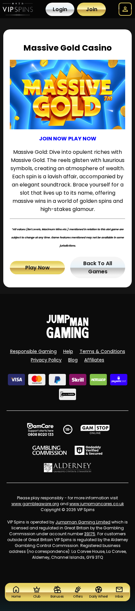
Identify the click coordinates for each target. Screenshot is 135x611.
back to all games (97, 267)
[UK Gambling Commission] (49, 450)
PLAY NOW (82, 138)
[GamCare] (40, 429)
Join (91, 9)
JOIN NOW (53, 138)
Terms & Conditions (102, 351)
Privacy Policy (46, 360)
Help (68, 351)
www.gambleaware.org (35, 503)
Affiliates (94, 360)
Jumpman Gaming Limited (82, 522)
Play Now (37, 267)
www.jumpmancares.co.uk (96, 503)
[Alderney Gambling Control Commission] (67, 467)
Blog (73, 360)
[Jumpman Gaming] (67, 336)
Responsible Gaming (33, 351)
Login (60, 9)
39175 (89, 534)
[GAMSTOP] (95, 429)
